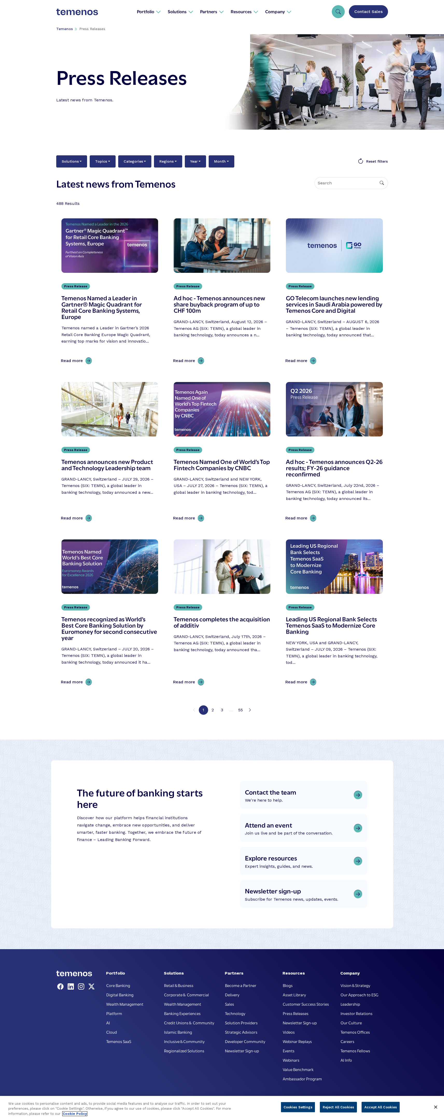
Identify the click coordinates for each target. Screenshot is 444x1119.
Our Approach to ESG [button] (359, 994)
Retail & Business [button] (178, 985)
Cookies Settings (298, 1107)
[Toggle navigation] (338, 11)
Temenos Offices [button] (355, 1032)
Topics (101, 161)
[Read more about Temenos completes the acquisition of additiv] (222, 613)
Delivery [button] (232, 994)
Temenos (64, 29)
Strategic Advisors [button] (241, 1032)
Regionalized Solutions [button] (184, 1050)
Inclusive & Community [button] (184, 1041)
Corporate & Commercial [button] (186, 994)
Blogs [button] (288, 985)
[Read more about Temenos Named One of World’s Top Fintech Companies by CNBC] (222, 453)
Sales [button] (229, 1004)
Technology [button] (235, 1013)
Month (220, 161)
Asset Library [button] (294, 994)
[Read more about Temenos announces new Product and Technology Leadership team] (109, 453)
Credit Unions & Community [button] (189, 1022)
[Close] (435, 1107)
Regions (166, 161)
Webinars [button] (291, 1060)
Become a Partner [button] (240, 985)
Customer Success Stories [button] (306, 1004)
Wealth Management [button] (124, 1004)
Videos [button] (289, 1032)
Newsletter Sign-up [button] (242, 1050)
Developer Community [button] (245, 1041)
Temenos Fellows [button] (355, 1050)
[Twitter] (91, 986)
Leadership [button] (350, 1004)
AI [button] (108, 1022)
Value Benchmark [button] (298, 1069)
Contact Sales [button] (368, 11)
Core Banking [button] (118, 985)
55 (240, 709)
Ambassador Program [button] (302, 1078)
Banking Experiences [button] (182, 1013)
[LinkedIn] (72, 986)
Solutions (70, 161)
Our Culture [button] (351, 1022)
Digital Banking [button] (119, 994)
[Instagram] (82, 986)
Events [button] (288, 1050)
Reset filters (377, 161)
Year (194, 161)
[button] (149, 11)
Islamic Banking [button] (178, 1032)
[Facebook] (61, 986)
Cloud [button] (111, 1032)
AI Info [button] (346, 1060)
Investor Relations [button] (356, 1013)
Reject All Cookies (338, 1107)
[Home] (77, 11)
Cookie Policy (75, 1114)
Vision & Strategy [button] (355, 985)
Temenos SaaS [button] (118, 1041)
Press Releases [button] (295, 1013)
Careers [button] (347, 1041)
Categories (133, 161)
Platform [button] (114, 1013)
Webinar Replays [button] (297, 1041)
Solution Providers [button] (241, 1022)
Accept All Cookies (380, 1107)
